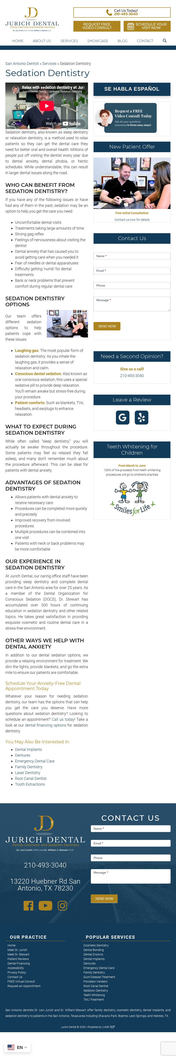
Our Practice (28, 937)
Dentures (22, 755)
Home (17, 41)
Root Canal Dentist (31, 778)
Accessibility (16, 968)
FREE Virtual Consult (21, 981)
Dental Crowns (93, 954)
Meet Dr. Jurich (17, 950)
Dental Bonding (93, 950)
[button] (164, 41)
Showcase (97, 41)
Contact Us (15, 977)
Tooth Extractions (30, 784)
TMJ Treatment (93, 999)
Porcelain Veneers (95, 981)
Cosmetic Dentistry (96, 945)
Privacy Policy (17, 972)
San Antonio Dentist (22, 63)
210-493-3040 (132, 375)
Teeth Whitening (94, 995)
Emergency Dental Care (35, 761)
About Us (42, 41)
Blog (122, 41)
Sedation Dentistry (95, 990)
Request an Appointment (24, 986)
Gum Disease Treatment (99, 977)
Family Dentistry (28, 767)
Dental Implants (28, 749)
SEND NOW (107, 326)
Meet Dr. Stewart (18, 954)
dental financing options (45, 725)
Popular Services (110, 937)
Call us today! (63, 719)
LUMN (106, 1027)
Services (69, 41)
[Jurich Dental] (32, 19)
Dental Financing (19, 963)
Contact (145, 41)
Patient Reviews (18, 959)
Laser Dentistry (27, 772)
